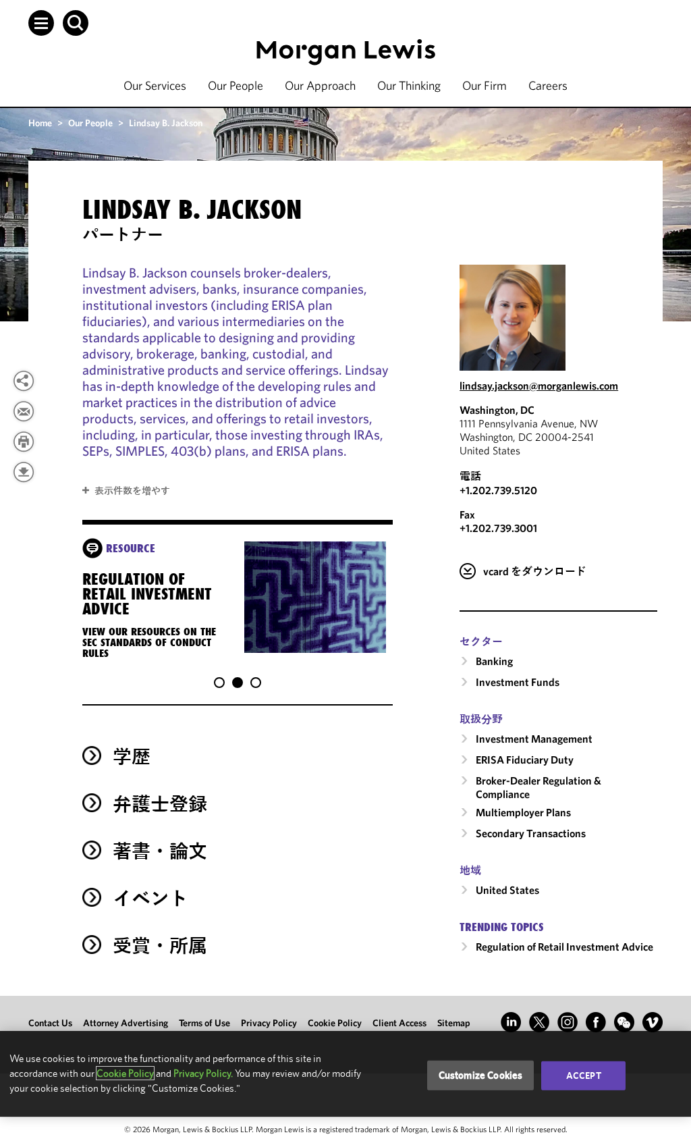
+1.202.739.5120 (498, 490)
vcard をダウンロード (534, 571)
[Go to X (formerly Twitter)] (539, 1022)
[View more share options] (23, 381)
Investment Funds (517, 682)
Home (40, 123)
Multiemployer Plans (523, 812)
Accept (583, 1075)
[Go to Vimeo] (652, 1022)
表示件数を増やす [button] (132, 491)
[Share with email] (23, 411)
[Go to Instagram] (567, 1022)
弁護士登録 (160, 803)
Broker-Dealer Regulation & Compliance (538, 787)
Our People (235, 85)
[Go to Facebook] (596, 1022)
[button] (41, 23)
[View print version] (23, 441)
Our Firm (484, 85)
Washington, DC (497, 410)
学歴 (131, 756)
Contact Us (50, 1023)
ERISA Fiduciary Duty (525, 759)
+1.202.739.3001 (498, 528)
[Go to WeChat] (624, 1022)
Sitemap (453, 1023)
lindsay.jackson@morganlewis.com (539, 385)
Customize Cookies (481, 1075)
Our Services (154, 85)
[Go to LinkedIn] (511, 1022)
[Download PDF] (23, 472)
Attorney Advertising (125, 1023)
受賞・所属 (160, 945)
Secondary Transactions (531, 833)
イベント (150, 898)
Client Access (399, 1023)
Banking (494, 661)
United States (507, 890)
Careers (548, 85)
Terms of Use (204, 1023)
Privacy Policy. (203, 1073)
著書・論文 (160, 851)
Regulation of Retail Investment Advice (564, 946)
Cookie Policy (335, 1023)
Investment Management (534, 738)
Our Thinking (409, 85)
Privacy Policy (269, 1023)
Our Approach (320, 85)
